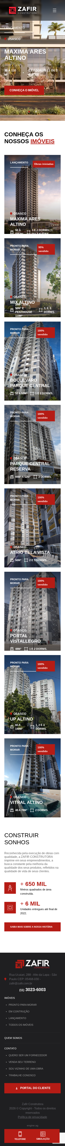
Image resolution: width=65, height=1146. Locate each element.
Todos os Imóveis (21, 1024)
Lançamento (17, 1018)
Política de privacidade (32, 1117)
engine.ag (32, 1125)
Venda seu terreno (22, 1062)
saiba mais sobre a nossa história (31, 927)
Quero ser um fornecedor (28, 1055)
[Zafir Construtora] (22, 10)
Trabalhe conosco (22, 1075)
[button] (29, 111)
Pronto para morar (23, 1004)
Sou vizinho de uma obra (26, 1068)
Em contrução (19, 1011)
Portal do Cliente (35, 1088)
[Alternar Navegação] (54, 10)
